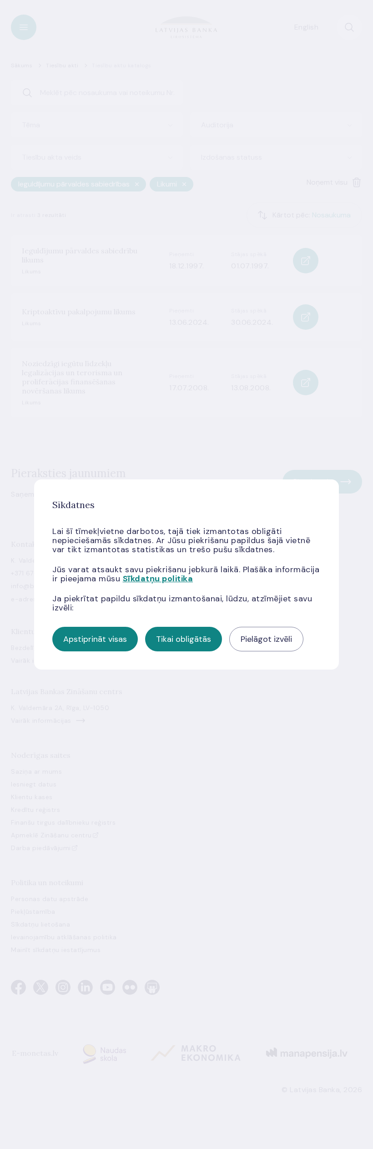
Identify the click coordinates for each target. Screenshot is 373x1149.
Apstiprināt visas (95, 639)
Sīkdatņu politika (158, 578)
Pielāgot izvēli (266, 639)
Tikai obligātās (183, 639)
